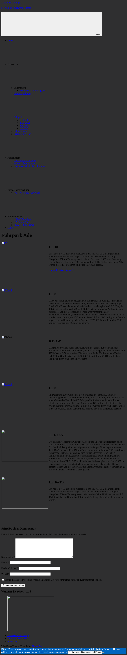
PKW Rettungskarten (24, 225)
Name (5, 562)
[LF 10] (4, 243)
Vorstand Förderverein (24, 163)
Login (10, 227)
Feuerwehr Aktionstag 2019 (33, 90)
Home (10, 40)
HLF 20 (24, 120)
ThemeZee (37, 646)
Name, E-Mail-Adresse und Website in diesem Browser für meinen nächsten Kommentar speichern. (53, 579)
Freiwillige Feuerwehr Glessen (16, 7)
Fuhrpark (18, 117)
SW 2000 (24, 125)
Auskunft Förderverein (25, 160)
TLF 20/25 (25, 122)
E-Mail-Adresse (10, 568)
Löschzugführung (22, 93)
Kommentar (8, 557)
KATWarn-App (21, 222)
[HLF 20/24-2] (25, 461)
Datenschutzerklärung (18, 635)
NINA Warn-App (22, 219)
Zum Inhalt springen (11, 2)
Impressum (12, 641)
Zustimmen (74, 652)
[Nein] (103, 652)
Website (5, 574)
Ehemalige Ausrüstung (61, 270)
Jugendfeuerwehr (22, 134)
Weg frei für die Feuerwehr (27, 192)
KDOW (24, 128)
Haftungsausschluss (17, 638)
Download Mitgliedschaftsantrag (30, 166)
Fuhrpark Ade (20, 131)
